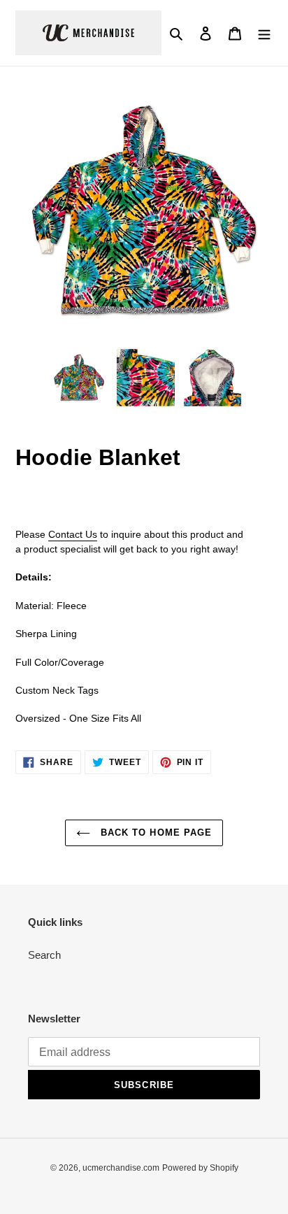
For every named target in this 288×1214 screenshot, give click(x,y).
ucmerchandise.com (120, 1168)
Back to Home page (154, 832)
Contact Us (72, 534)
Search (44, 955)
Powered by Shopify (200, 1168)
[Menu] (264, 33)
